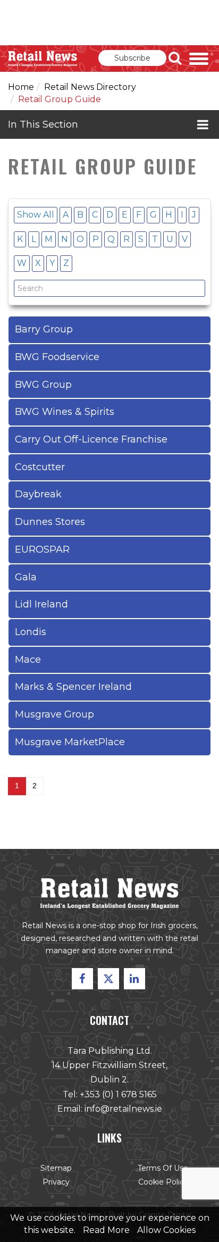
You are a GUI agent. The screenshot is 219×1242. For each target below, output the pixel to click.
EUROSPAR (42, 549)
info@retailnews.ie (123, 1109)
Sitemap (56, 1168)
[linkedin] (134, 978)
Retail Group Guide (59, 99)
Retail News (42, 58)
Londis (30, 632)
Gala (26, 577)
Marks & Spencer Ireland (73, 687)
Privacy (56, 1182)
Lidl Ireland (41, 604)
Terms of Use (163, 1168)
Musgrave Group (54, 714)
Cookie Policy (163, 1182)
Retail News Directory (90, 87)
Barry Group (44, 329)
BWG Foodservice (57, 357)
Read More (106, 1230)
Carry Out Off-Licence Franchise (91, 439)
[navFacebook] (82, 978)
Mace (28, 659)
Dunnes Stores (50, 522)
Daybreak (38, 494)
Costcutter (40, 467)
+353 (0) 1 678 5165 (118, 1094)
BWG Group (43, 384)
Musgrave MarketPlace (70, 742)
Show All (35, 215)
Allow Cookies (166, 1230)
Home (21, 87)
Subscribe (132, 58)
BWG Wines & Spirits (64, 412)
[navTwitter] (108, 978)
